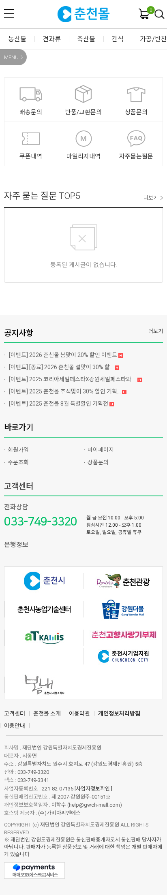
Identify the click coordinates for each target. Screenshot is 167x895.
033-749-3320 (40, 521)
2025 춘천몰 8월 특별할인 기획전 (59, 403)
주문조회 (18, 462)
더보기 (150, 198)
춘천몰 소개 (47, 713)
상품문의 (98, 462)
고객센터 (18, 486)
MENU (11, 57)
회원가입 (18, 449)
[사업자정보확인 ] (93, 789)
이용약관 (79, 713)
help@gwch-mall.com (94, 805)
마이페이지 (101, 449)
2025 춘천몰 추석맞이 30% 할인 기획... (65, 391)
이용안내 (14, 725)
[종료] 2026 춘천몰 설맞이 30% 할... (62, 367)
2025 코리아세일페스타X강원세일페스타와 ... (73, 379)
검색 (159, 14)
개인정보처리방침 (119, 713)
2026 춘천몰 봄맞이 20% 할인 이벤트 (63, 355)
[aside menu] (9, 13)
